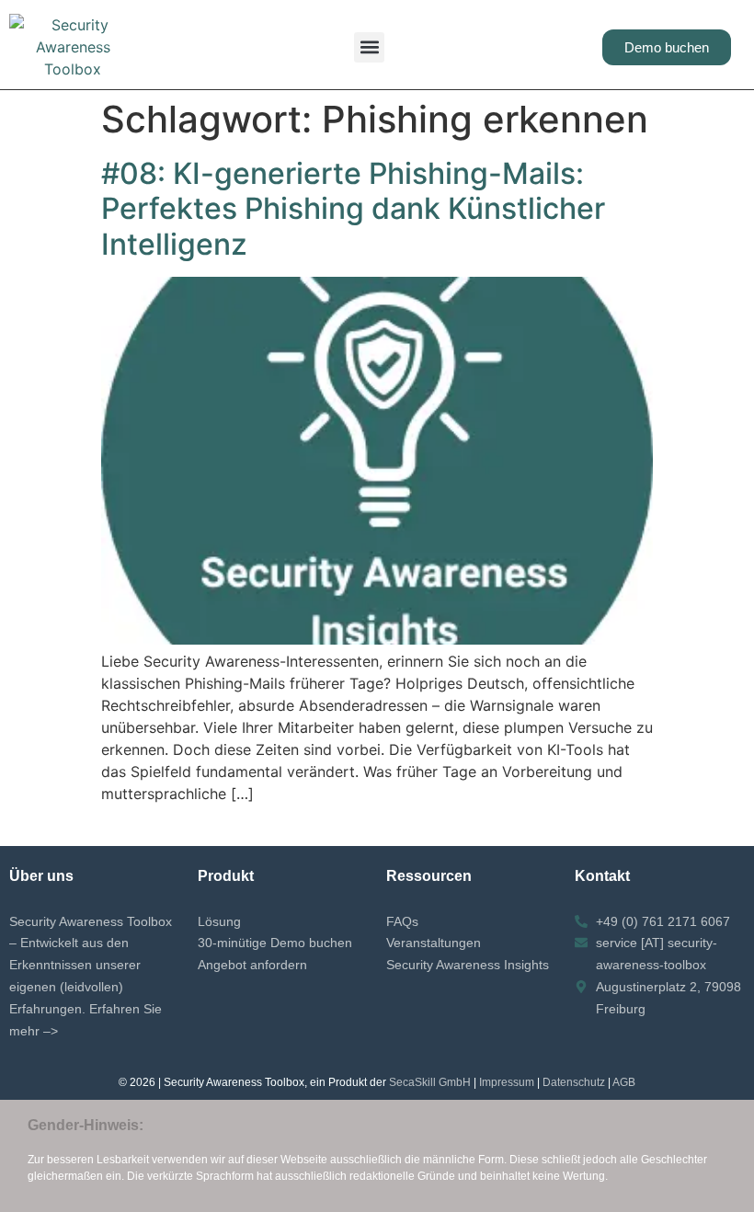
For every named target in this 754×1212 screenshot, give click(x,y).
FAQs (402, 921)
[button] (369, 47)
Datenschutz (574, 1082)
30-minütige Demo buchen (275, 942)
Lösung (219, 921)
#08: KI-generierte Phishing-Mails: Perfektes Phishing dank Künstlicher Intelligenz (353, 208)
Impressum (506, 1082)
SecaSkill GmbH (430, 1082)
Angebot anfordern (252, 964)
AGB (623, 1082)
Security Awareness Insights (467, 964)
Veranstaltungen (433, 942)
